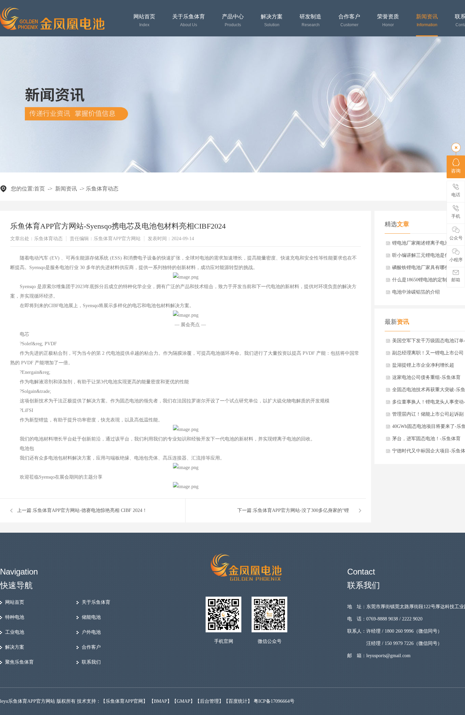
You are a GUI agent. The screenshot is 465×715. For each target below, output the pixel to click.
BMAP (160, 701)
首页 (39, 189)
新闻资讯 (427, 20)
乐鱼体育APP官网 (124, 701)
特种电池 (14, 617)
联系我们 (91, 662)
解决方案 (272, 20)
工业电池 (14, 632)
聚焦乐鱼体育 (19, 662)
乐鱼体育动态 (102, 189)
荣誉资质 (388, 20)
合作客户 (349, 20)
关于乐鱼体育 (188, 20)
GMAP (183, 701)
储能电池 (91, 617)
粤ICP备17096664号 (274, 701)
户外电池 (91, 632)
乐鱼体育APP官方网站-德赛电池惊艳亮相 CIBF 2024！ (90, 510)
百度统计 (237, 701)
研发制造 (310, 20)
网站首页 (144, 20)
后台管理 (209, 701)
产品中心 (233, 20)
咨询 (456, 170)
